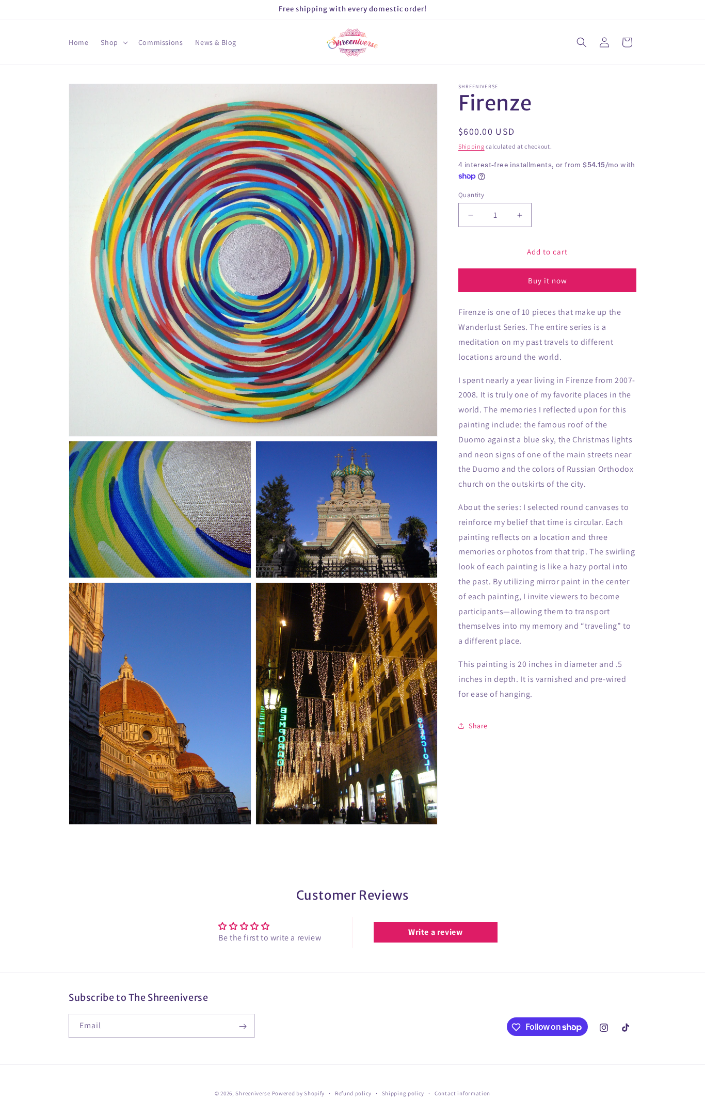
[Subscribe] (242, 1026)
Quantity (471, 194)
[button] (113, 42)
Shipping (471, 146)
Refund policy (353, 1092)
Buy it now (547, 281)
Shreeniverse (252, 1093)
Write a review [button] (435, 932)
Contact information (462, 1092)
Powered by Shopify (298, 1093)
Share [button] (478, 725)
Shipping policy (403, 1092)
